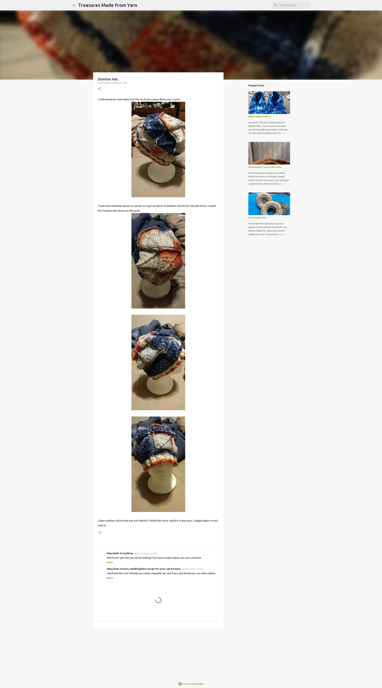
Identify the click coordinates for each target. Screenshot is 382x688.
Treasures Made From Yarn (107, 5)
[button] (99, 89)
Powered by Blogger (193, 683)
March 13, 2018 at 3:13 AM (145, 553)
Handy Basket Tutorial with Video (265, 167)
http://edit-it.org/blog (120, 553)
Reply (110, 562)
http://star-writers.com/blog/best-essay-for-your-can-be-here (144, 568)
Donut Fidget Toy (257, 217)
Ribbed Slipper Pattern (259, 116)
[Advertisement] (158, 654)
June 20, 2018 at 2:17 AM (192, 569)
